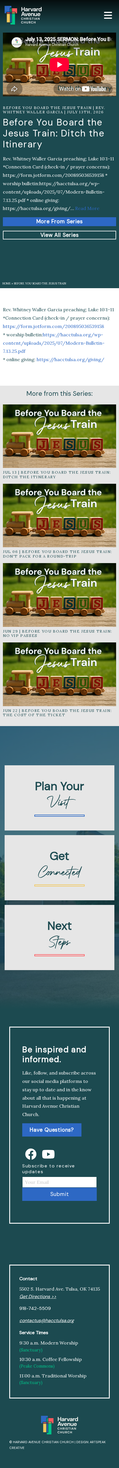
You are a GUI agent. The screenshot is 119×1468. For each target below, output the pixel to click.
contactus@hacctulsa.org (46, 1320)
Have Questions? (52, 1129)
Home (6, 283)
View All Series (59, 235)
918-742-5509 (35, 1308)
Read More (87, 208)
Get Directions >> (37, 1296)
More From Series (59, 221)
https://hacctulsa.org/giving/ (70, 359)
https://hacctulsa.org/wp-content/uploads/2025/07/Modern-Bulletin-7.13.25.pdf (54, 343)
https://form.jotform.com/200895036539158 (53, 326)
